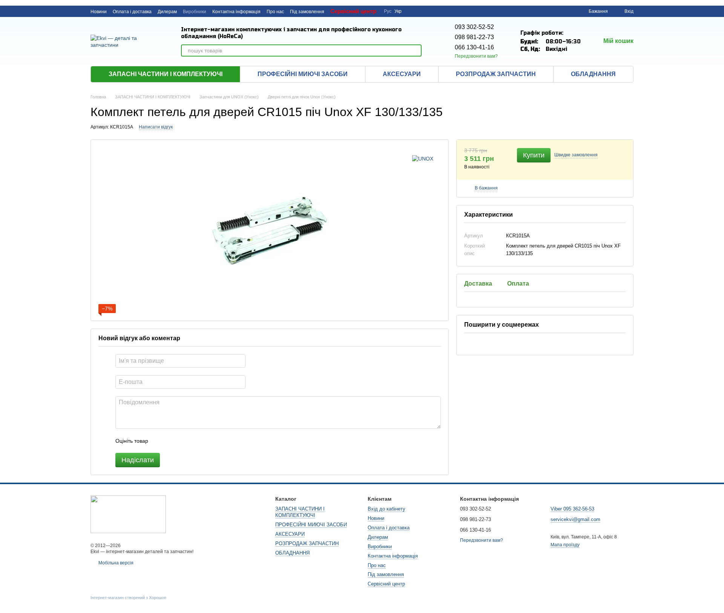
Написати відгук (156, 127)
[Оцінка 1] (161, 440)
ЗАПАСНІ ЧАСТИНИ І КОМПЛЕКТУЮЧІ (165, 74)
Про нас (275, 11)
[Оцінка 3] (185, 440)
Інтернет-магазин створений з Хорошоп (128, 597)
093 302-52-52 (474, 27)
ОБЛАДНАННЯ (593, 74)
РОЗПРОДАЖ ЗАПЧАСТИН (496, 74)
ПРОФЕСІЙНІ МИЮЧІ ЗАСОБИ (303, 74)
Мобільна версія (115, 563)
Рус (387, 11)
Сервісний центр (353, 11)
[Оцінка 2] (173, 440)
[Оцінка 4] (197, 440)
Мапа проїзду (565, 544)
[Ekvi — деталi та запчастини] (128, 514)
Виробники (194, 11)
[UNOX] (422, 158)
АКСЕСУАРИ (402, 74)
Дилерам (167, 11)
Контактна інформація (236, 11)
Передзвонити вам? (476, 56)
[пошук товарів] (416, 50)
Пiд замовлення (307, 11)
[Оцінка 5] (209, 440)
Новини (98, 11)
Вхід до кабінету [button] (386, 509)
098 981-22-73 (474, 37)
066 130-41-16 (474, 47)
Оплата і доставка (132, 11)
